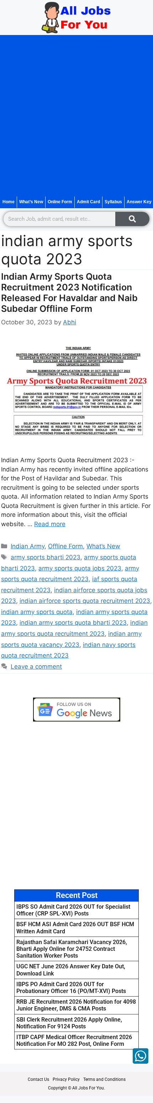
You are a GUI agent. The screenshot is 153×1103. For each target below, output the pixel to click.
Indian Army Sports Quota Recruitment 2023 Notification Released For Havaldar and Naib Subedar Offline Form (69, 292)
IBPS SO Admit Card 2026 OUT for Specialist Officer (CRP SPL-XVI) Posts (73, 910)
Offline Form (65, 546)
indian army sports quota (37, 611)
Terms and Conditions (104, 1079)
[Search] (132, 219)
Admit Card (88, 201)
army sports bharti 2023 (45, 557)
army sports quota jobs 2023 (79, 568)
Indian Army (27, 546)
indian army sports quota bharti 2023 (73, 622)
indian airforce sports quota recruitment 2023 (85, 600)
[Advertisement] (76, 116)
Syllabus (113, 201)
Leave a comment (36, 666)
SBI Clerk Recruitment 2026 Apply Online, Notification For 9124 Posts (69, 1023)
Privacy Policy (66, 1079)
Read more (49, 524)
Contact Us (38, 1079)
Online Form (60, 201)
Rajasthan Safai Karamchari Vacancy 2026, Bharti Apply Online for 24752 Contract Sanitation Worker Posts (71, 949)
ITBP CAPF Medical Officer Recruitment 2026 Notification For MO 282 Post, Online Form (74, 1040)
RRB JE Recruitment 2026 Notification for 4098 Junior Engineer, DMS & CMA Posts (76, 1005)
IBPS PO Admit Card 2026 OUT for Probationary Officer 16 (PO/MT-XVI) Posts (71, 987)
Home (8, 201)
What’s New (31, 201)
